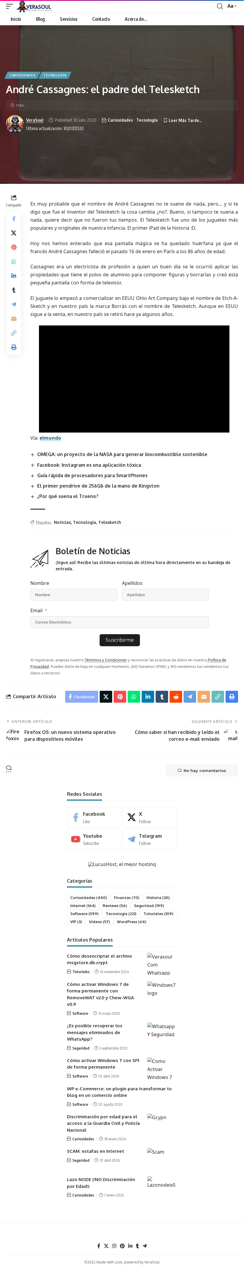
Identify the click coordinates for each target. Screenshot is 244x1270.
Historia (158, 897)
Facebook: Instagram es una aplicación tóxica (89, 465)
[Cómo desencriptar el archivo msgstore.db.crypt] (162, 964)
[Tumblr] (137, 1246)
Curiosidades (22, 75)
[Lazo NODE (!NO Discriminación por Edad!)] (162, 1187)
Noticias (62, 522)
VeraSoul (34, 120)
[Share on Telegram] (14, 304)
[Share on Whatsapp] (14, 261)
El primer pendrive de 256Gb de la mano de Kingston (98, 486)
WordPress (131, 921)
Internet (83, 905)
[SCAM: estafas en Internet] (162, 1159)
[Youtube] (94, 839)
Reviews (115, 905)
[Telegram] (150, 839)
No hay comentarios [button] (205, 770)
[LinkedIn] (130, 1246)
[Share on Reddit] (176, 697)
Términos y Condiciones (105, 660)
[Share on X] (14, 233)
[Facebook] (94, 817)
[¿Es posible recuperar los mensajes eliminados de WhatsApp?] (162, 1033)
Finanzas (126, 897)
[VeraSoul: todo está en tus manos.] (35, 6)
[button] (11, 6)
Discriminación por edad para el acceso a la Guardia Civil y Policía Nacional (103, 1123)
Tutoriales (158, 913)
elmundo (50, 438)
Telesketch (109, 522)
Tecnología (54, 75)
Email (36, 610)
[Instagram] (114, 1246)
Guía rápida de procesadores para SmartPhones (92, 475)
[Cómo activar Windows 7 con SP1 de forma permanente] (162, 1068)
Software (84, 913)
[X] (150, 817)
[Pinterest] (122, 1246)
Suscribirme (120, 640)
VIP (76, 921)
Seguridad (149, 905)
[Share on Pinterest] (14, 247)
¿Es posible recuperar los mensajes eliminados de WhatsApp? (94, 1032)
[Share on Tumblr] (14, 290)
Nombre (39, 583)
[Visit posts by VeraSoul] (15, 124)
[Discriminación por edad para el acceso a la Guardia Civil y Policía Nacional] (162, 1125)
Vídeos (99, 921)
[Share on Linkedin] (14, 276)
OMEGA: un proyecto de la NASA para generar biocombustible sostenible (122, 454)
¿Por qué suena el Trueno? (67, 496)
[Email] (14, 318)
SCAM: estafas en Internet (95, 1151)
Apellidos (132, 583)
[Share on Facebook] (14, 219)
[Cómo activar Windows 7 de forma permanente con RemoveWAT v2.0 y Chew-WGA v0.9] (162, 992)
